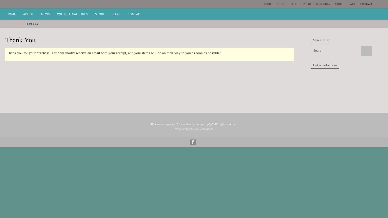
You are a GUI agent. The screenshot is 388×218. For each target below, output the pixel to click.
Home (268, 4)
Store (339, 4)
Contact (366, 4)
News (294, 4)
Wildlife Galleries (316, 4)
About (281, 4)
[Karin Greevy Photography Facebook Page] (193, 142)
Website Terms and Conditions (194, 128)
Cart (352, 4)
